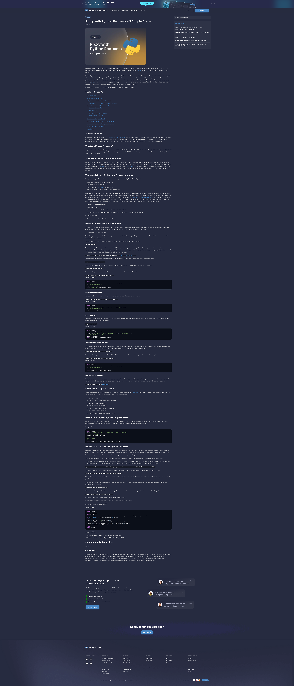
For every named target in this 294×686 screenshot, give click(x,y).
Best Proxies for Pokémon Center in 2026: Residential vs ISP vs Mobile (189, 28)
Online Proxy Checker (128, 662)
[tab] (145, 5)
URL (92, 82)
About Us (190, 658)
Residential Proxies (106, 660)
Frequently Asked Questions (96, 126)
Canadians (101, 166)
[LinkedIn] (90, 659)
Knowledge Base (170, 662)
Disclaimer (190, 671)
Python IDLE (100, 187)
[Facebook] (86, 659)
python (140, 70)
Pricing (143, 10)
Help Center (169, 660)
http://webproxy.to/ (127, 255)
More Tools (125, 671)
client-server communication (116, 137)
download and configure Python (141, 197)
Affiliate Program (192, 662)
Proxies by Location (149, 658)
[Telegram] (86, 663)
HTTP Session (93, 110)
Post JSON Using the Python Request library (101, 121)
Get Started (201, 10)
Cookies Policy (191, 669)
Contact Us (168, 664)
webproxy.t (105, 384)
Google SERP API (105, 669)
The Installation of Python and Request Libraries (102, 103)
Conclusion (90, 129)
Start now (146, 632)
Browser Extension (127, 667)
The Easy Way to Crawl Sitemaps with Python (190, 41)
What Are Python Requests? (96, 98)
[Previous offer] (82, 4)
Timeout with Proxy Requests (98, 113)
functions (135, 392)
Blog (167, 658)
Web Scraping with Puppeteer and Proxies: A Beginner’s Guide (190, 45)
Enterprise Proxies (105, 673)
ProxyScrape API (127, 669)
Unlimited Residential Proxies (108, 662)
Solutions (115, 10)
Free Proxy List (126, 658)
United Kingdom (130, 166)
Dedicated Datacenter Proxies (108, 664)
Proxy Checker (126, 660)
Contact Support (92, 607)
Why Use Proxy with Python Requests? (99, 101)
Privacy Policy (191, 664)
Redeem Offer (147, 3)
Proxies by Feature (149, 662)
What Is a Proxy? (92, 96)
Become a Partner (192, 660)
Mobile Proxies (105, 671)
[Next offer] (211, 4)
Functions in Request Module (96, 119)
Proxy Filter (125, 664)
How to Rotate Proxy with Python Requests (100, 124)
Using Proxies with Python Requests (98, 106)
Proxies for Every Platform (150, 664)
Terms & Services (191, 667)
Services (105, 10)
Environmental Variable (96, 115)
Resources (134, 10)
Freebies (124, 10)
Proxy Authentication (95, 108)
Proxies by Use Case (149, 660)
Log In (187, 10)
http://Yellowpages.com (97, 262)
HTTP (101, 150)
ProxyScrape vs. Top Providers (151, 667)
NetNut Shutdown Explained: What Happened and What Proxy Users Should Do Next (192, 33)
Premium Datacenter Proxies (108, 658)
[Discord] (90, 663)
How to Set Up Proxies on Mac (185, 37)
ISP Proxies (104, 667)
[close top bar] (214, 4)
